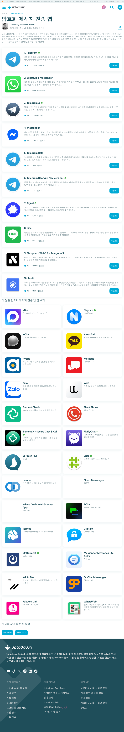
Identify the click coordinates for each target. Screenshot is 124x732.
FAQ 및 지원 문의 (52, 711)
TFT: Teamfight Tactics (80, 1)
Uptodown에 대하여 (16, 688)
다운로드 (114, 65)
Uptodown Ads (51, 702)
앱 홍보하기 (49, 697)
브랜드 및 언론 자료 (16, 707)
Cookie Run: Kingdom (107, 1)
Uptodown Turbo (54, 706)
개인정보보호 (21, 633)
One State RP (10, 1)
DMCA (84, 707)
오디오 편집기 (94, 1)
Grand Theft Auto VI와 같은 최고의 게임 (41, 1)
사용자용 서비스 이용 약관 (94, 688)
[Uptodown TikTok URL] (14, 671)
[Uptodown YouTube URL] (8, 671)
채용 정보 (11, 717)
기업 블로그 (12, 712)
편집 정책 (11, 697)
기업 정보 (11, 693)
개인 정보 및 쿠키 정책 (92, 693)
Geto (117, 1)
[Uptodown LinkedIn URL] (30, 671)
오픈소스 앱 (7, 633)
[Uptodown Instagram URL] (25, 671)
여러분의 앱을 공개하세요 (56, 692)
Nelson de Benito (27, 24)
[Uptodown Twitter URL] (19, 671)
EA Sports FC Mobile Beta (63, 1)
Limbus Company (21, 1)
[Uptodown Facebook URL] (36, 671)
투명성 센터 (12, 702)
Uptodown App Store (54, 688)
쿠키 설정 (85, 697)
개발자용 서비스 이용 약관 (94, 703)
